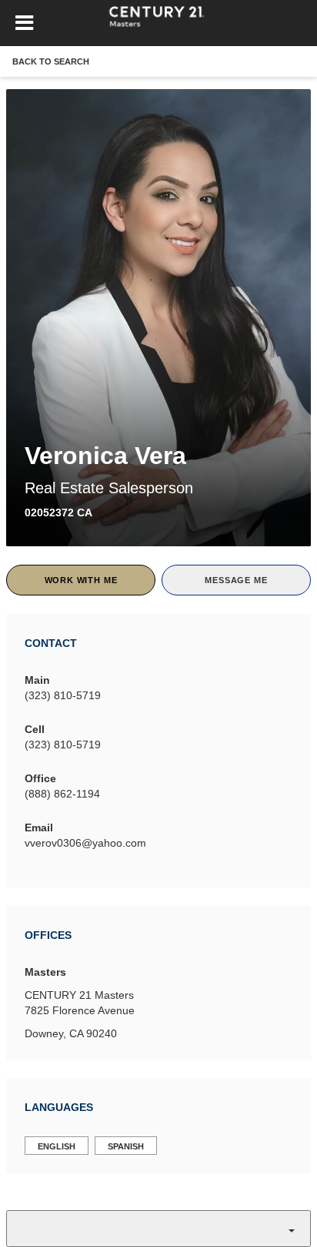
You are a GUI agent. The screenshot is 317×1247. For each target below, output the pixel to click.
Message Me (236, 580)
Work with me (81, 580)
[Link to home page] (159, 23)
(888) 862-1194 (62, 794)
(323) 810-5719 (63, 695)
